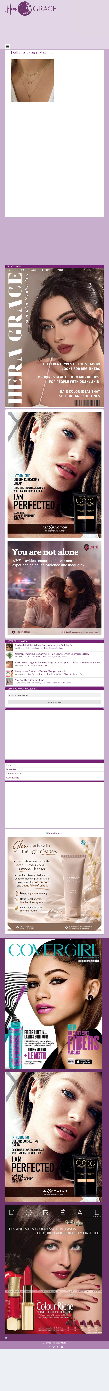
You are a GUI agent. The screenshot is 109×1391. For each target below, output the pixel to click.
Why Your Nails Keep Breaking (29, 680)
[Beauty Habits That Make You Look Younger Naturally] (9, 673)
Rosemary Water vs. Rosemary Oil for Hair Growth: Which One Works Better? (52, 654)
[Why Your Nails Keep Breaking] (9, 681)
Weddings (59, 648)
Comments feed (14, 773)
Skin (40, 665)
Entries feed (11, 769)
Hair (42, 648)
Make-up (68, 674)
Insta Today (49, 648)
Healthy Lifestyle (35, 657)
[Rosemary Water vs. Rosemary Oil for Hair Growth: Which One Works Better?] (9, 655)
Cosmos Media (60, 1343)
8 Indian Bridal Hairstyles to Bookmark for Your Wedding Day (44, 645)
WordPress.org (12, 777)
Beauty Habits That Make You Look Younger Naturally (40, 671)
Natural (57, 657)
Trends (64, 657)
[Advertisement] (57, 30)
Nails (62, 683)
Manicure (56, 683)
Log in (9, 765)
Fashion (29, 648)
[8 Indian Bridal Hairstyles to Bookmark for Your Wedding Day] (9, 647)
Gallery (36, 648)
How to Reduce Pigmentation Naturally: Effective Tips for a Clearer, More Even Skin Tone (57, 662)
